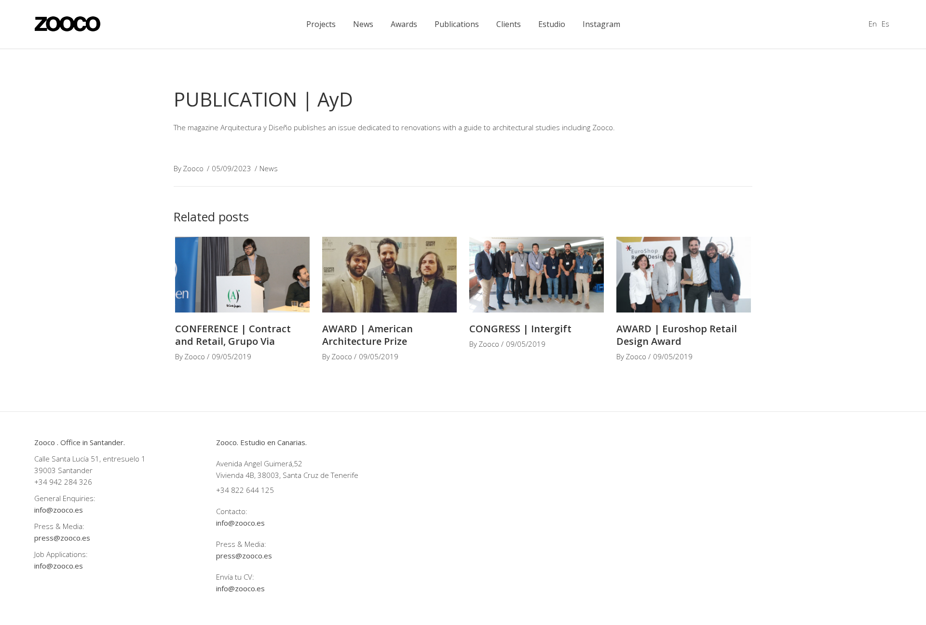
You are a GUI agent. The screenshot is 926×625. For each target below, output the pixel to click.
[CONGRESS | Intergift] (536, 274)
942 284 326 (70, 482)
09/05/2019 (231, 356)
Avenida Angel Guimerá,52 (259, 463)
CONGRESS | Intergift (520, 328)
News (268, 168)
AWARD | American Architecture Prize (367, 335)
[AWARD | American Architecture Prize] (389, 274)
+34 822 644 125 (245, 490)
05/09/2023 (231, 168)
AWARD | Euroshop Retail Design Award (676, 335)
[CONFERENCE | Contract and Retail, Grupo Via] (242, 274)
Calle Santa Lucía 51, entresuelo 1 (90, 458)
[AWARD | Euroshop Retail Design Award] (683, 274)
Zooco (193, 168)
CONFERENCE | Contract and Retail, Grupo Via (233, 335)
